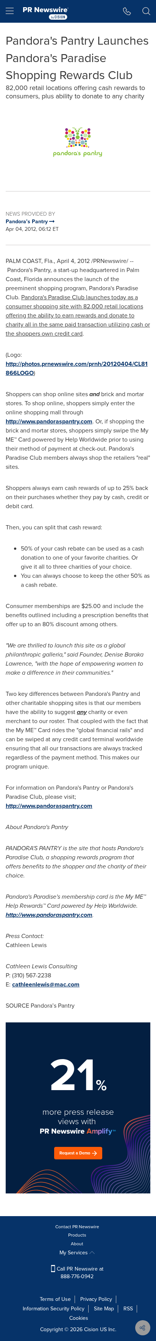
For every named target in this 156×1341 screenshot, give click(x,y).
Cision (91, 1329)
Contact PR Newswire (77, 1226)
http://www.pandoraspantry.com (49, 421)
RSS (128, 1309)
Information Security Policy (53, 1309)
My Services (74, 1253)
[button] (78, 142)
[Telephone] (127, 11)
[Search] (146, 11)
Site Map (104, 1309)
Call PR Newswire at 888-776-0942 (79, 1272)
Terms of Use (55, 1299)
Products (77, 1235)
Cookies (78, 1318)
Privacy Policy (96, 1299)
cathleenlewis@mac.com (46, 984)
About (77, 1243)
